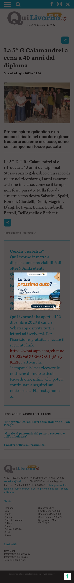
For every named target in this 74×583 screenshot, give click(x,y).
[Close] (59, 272)
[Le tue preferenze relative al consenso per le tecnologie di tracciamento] (67, 576)
